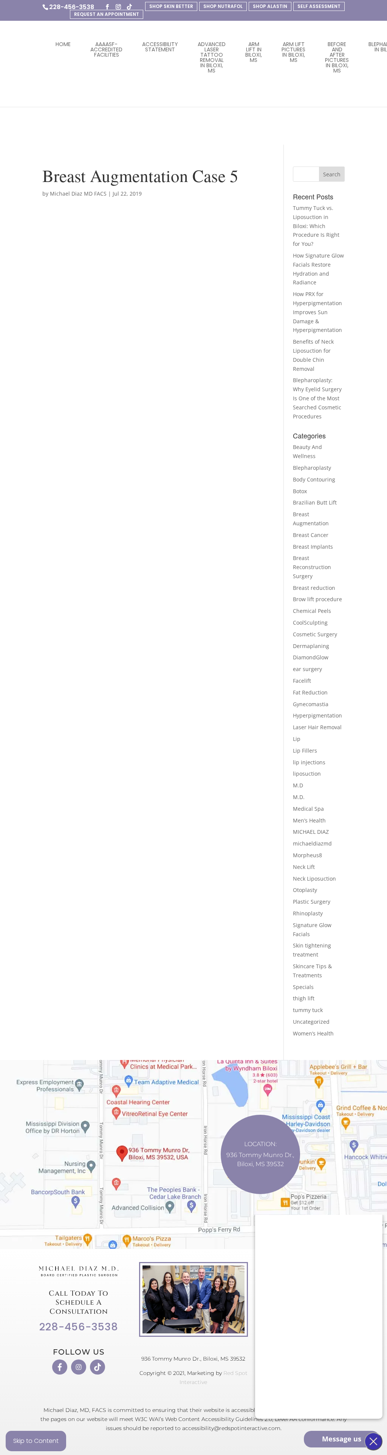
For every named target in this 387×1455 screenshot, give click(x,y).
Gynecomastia (310, 704)
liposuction (307, 773)
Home (63, 44)
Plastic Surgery (311, 901)
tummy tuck (308, 1010)
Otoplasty (305, 889)
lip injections (309, 762)
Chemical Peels (312, 610)
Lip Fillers (305, 750)
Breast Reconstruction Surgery (312, 567)
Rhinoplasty (308, 913)
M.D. (299, 797)
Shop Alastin (270, 6)
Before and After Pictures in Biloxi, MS (337, 57)
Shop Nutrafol (223, 6)
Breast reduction (314, 587)
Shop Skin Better (171, 6)
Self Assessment (319, 6)
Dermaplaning (311, 646)
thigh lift (303, 998)
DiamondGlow (310, 657)
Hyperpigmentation (317, 715)
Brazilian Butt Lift (315, 502)
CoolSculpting (310, 622)
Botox (300, 491)
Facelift (302, 680)
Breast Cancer (310, 534)
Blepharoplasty (312, 467)
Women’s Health (313, 1033)
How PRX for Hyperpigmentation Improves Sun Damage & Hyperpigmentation (317, 311)
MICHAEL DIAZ (311, 831)
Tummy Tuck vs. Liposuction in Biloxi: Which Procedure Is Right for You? (316, 225)
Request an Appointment (106, 14)
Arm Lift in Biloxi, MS (253, 52)
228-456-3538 (71, 7)
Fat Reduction (310, 692)
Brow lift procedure (317, 599)
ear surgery (307, 669)
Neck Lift (304, 866)
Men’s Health (309, 820)
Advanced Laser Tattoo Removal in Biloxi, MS (212, 57)
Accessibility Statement (160, 46)
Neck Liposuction (314, 878)
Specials (303, 987)
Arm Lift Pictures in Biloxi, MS (293, 52)
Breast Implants (313, 546)
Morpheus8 (307, 855)
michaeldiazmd (312, 843)
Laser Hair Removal (317, 727)
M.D (298, 785)
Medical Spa (308, 808)
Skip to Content (36, 1440)
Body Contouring (314, 479)
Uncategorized (311, 1021)
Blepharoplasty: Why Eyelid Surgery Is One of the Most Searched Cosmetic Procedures (317, 398)
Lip (296, 738)
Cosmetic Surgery (315, 634)
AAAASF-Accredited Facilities (106, 49)
